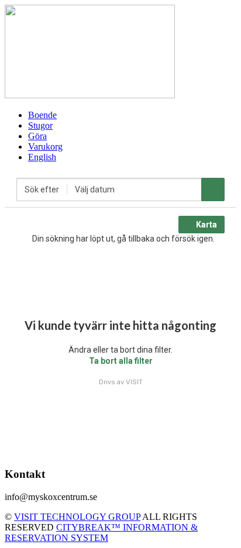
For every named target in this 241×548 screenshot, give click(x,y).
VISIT (134, 382)
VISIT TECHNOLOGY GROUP (77, 517)
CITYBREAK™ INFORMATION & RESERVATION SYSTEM (101, 532)
